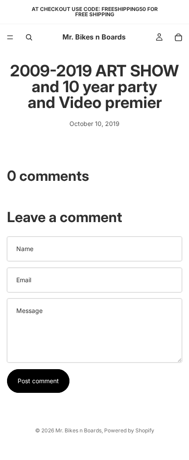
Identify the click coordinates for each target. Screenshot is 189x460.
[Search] (29, 37)
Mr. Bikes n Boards (78, 430)
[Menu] (10, 37)
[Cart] (178, 37)
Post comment (38, 381)
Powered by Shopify (129, 430)
